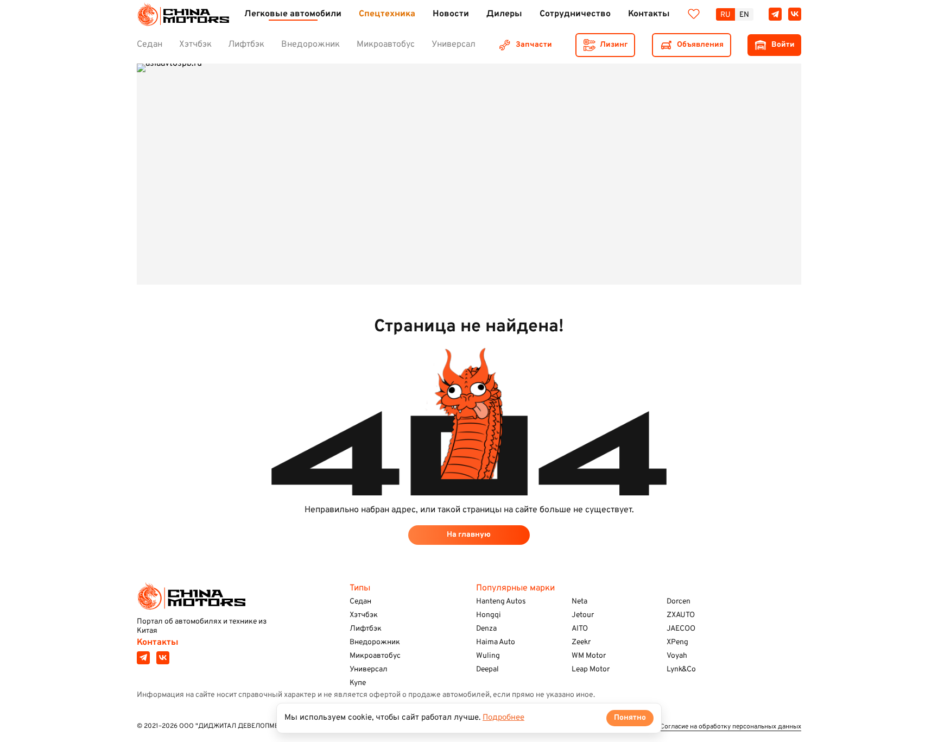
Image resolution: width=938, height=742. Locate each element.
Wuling (488, 656)
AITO (580, 628)
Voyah (677, 656)
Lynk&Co (681, 669)
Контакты (158, 642)
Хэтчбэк (364, 615)
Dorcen (678, 601)
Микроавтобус (375, 656)
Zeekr (581, 642)
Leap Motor (591, 669)
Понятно (630, 717)
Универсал (369, 669)
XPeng (677, 642)
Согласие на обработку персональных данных (730, 727)
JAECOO (681, 628)
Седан (360, 601)
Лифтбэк (366, 628)
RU (725, 15)
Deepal (487, 669)
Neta (579, 601)
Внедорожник (375, 642)
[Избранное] (693, 14)
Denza (486, 628)
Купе (358, 683)
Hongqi (488, 615)
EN (744, 15)
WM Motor (589, 656)
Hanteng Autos (501, 601)
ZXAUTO (681, 615)
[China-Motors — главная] (183, 14)
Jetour (583, 615)
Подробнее (503, 718)
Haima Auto (495, 642)
